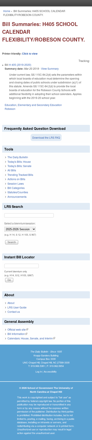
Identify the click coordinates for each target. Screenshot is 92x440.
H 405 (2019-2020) (20, 64)
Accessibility (50, 371)
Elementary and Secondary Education (40, 105)
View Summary (50, 68)
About (10, 303)
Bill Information (17, 334)
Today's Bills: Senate (19, 166)
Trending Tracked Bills (20, 174)
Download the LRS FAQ (46, 137)
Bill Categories (16, 188)
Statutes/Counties (17, 192)
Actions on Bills (16, 179)
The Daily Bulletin (17, 157)
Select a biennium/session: (20, 223)
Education (10, 105)
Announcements (17, 196)
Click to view (29, 53)
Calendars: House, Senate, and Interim (31, 338)
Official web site (17, 329)
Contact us (13, 311)
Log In (39, 371)
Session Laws (15, 183)
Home (6, 11)
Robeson (10, 108)
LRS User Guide (17, 307)
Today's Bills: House (19, 161)
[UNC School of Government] (44, 3)
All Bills (11, 170)
